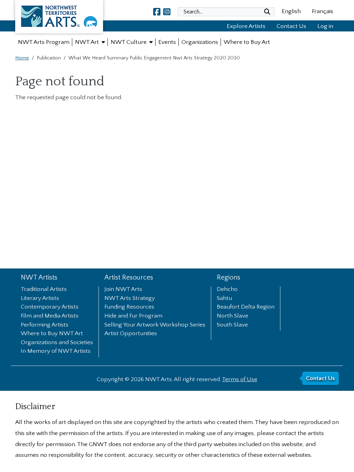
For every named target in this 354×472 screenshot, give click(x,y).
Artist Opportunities (130, 334)
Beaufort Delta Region (245, 307)
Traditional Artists (44, 289)
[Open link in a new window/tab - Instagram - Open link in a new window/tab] (166, 12)
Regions (228, 277)
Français (322, 11)
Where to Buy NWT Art (52, 334)
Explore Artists (246, 26)
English (291, 11)
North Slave (232, 316)
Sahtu (224, 298)
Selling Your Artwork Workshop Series (154, 325)
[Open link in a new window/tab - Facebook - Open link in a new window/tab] (156, 12)
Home (22, 58)
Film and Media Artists (49, 316)
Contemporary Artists (49, 307)
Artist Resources (128, 277)
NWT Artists (39, 277)
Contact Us (291, 26)
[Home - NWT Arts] (59, 18)
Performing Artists (44, 325)
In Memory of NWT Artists (56, 351)
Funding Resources (129, 307)
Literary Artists (40, 298)
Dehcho (227, 289)
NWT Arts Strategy (129, 298)
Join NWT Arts (123, 289)
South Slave (232, 325)
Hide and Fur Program (133, 316)
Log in (325, 26)
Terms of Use (239, 379)
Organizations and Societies (57, 343)
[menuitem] (43, 42)
